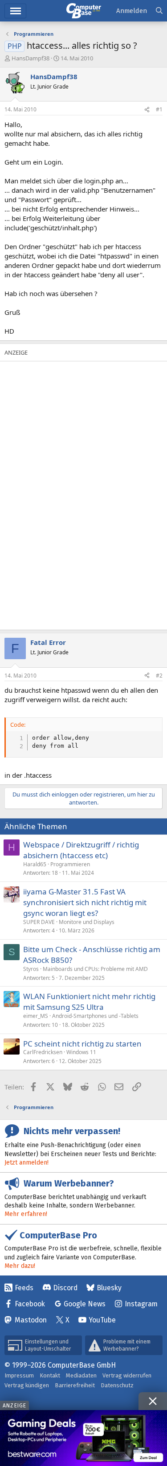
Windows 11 (81, 1052)
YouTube (102, 1320)
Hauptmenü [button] (15, 11)
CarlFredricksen (42, 1052)
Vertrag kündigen (26, 1385)
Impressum (19, 1375)
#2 (159, 675)
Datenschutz (117, 1385)
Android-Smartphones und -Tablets (95, 1016)
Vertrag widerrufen (126, 1375)
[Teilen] (147, 110)
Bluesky (109, 1288)
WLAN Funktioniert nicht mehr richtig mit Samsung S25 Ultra (89, 1001)
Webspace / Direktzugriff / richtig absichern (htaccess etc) (81, 849)
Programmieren (70, 864)
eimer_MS (35, 1016)
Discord (65, 1288)
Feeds (24, 1288)
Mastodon (31, 1320)
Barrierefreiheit (75, 1385)
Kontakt (50, 1375)
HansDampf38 (30, 58)
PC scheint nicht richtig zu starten (82, 1043)
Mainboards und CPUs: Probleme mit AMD (95, 969)
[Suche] (159, 11)
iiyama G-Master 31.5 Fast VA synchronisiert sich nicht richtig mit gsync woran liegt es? (85, 902)
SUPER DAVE (39, 922)
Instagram (141, 1304)
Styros (31, 969)
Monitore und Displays (86, 922)
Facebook (30, 1304)
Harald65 (34, 864)
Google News (85, 1304)
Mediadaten (81, 1375)
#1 (159, 109)
